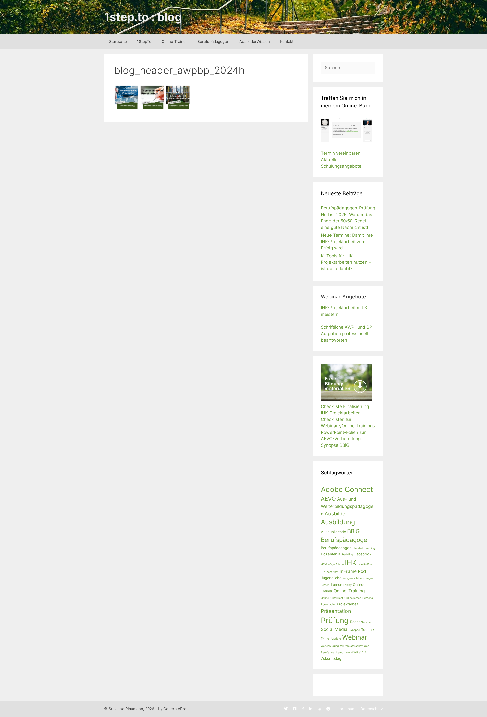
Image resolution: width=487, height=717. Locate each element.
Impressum (345, 708)
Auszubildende (333, 532)
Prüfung (335, 620)
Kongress (349, 578)
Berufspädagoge (344, 540)
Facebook (362, 554)
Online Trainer (174, 41)
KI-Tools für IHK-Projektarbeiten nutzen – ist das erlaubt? (346, 262)
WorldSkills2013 (356, 652)
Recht (355, 621)
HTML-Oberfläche (332, 564)
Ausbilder (336, 514)
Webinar (354, 637)
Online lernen (352, 598)
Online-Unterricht (332, 598)
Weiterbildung (330, 646)
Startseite (118, 41)
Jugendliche (331, 578)
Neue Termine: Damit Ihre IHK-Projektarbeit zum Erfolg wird (347, 241)
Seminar (366, 622)
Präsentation (336, 611)
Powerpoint (328, 604)
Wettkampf (337, 652)
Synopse (354, 630)
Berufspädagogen (213, 41)
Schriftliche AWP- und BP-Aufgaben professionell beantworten (347, 334)
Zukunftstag (331, 658)
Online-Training (349, 590)
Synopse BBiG (335, 445)
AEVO (328, 498)
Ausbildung (338, 522)
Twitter (325, 638)
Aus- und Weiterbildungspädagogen (347, 506)
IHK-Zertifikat (329, 572)
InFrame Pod (353, 571)
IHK (351, 562)
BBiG (353, 531)
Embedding (345, 554)
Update (336, 638)
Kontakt (286, 41)
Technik (367, 629)
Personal (368, 598)
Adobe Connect (347, 489)
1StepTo (144, 41)
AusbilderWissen (254, 41)
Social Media (334, 629)
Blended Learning (364, 548)
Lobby (347, 585)
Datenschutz (371, 708)
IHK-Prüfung (366, 564)
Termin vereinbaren (340, 153)
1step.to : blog (143, 17)
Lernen (336, 584)
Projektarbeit (347, 604)
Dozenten (329, 554)
